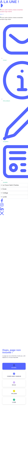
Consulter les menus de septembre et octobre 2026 (11, 8)
